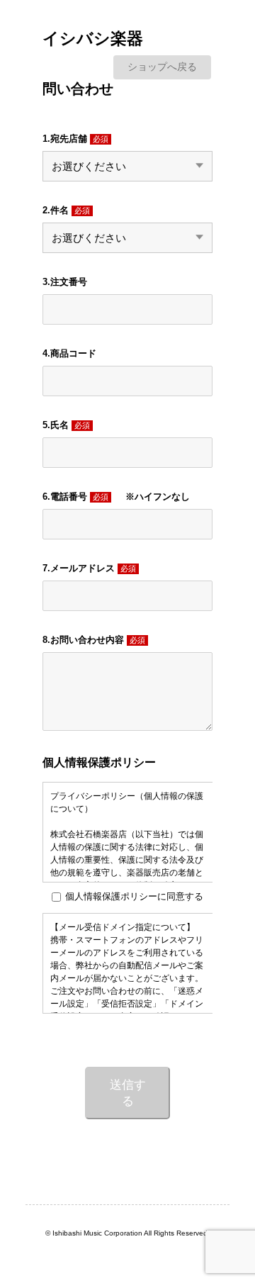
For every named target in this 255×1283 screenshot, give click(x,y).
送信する (128, 1093)
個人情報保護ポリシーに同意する (134, 896)
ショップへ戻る (162, 66)
